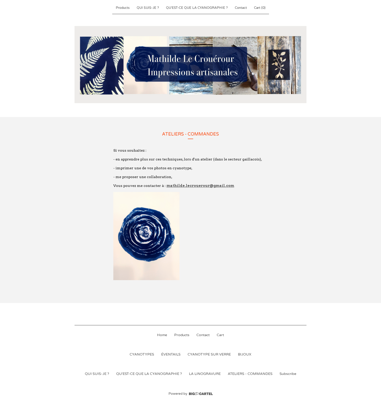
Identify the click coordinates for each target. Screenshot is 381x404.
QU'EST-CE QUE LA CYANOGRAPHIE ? (197, 8)
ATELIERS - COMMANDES (250, 374)
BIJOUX (244, 354)
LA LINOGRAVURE (205, 374)
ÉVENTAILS (171, 354)
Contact (241, 8)
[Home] (190, 64)
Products (123, 8)
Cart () (259, 8)
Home (162, 335)
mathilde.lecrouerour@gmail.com (200, 186)
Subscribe (288, 374)
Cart (220, 335)
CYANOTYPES (142, 354)
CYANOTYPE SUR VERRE (209, 354)
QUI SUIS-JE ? (148, 8)
